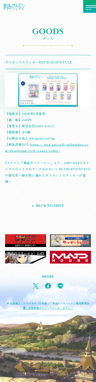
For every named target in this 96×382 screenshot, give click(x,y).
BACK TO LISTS (49, 206)
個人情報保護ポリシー (36, 308)
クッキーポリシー (62, 308)
